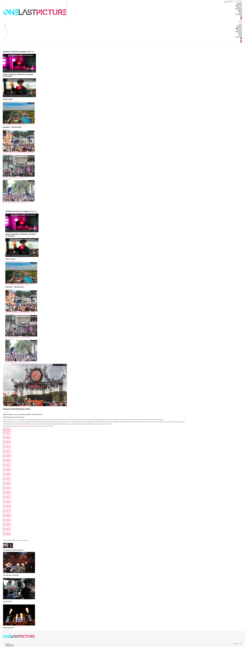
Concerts (239, 4)
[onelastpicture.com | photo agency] (35, 23)
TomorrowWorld (6, 542)
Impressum (8, 643)
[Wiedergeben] (4, 71)
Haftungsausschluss (10, 646)
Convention (238, 8)
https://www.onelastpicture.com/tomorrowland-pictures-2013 (15, 124)
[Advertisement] (39, 656)
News (226, 1)
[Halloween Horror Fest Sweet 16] (5, 547)
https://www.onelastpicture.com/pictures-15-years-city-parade (15, 177)
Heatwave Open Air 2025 (8, 627)
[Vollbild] (34, 71)
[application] (19, 63)
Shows (240, 11)
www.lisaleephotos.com (22, 426)
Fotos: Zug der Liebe (7, 601)
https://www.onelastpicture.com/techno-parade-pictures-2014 (15, 202)
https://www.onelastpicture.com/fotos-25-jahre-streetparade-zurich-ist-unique (18, 152)
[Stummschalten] (32, 71)
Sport (240, 13)
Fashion (240, 10)
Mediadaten (238, 14)
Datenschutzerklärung (10, 644)
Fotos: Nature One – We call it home (11, 575)
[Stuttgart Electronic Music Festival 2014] (10, 547)
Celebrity (239, 7)
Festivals (239, 3)
